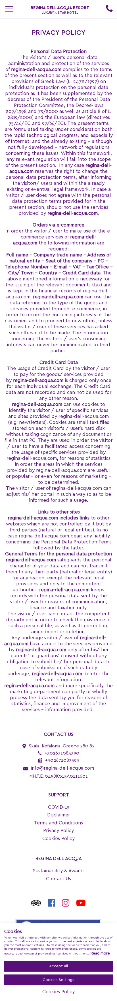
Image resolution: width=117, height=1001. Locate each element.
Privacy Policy (58, 830)
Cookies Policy (58, 838)
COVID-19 (58, 807)
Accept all (58, 966)
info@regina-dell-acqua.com (62, 768)
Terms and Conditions (58, 822)
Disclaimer (58, 814)
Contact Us (58, 878)
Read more (100, 953)
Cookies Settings (58, 980)
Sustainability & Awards (59, 870)
